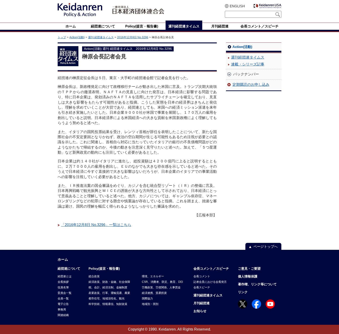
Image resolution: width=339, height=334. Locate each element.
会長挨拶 (63, 281)
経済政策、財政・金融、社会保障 (109, 281)
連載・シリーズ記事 (247, 64)
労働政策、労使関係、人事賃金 (161, 287)
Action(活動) (77, 37)
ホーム (63, 259)
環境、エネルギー (153, 276)
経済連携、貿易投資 (154, 293)
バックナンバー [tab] (246, 74)
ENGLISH (237, 6)
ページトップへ (265, 246)
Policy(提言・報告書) (104, 268)
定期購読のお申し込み (250, 84)
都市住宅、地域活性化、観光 (107, 298)
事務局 (62, 309)
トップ (62, 37)
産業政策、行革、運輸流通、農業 (109, 293)
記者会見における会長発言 (210, 281)
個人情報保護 (247, 276)
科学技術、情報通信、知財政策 (108, 304)
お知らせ (199, 311)
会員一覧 (63, 298)
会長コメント (201, 276)
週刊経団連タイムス (247, 57)
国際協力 (147, 298)
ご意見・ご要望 (249, 268)
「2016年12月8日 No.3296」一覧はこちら (96, 225)
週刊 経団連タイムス (101, 37)
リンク (243, 292)
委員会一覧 (64, 293)
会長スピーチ (201, 287)
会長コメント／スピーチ (211, 268)
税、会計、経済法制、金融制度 (108, 287)
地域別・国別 (150, 304)
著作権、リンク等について (257, 284)
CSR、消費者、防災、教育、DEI (162, 281)
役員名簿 (63, 287)
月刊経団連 (201, 303)
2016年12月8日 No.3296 (132, 37)
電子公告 (63, 304)
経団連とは (64, 276)
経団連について (69, 268)
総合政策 (94, 276)
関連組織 (63, 315)
